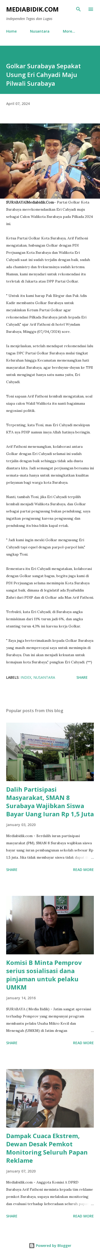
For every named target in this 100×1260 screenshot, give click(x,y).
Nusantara (39, 31)
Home (11, 31)
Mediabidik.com (32, 9)
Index (26, 677)
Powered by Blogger (53, 1245)
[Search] (78, 9)
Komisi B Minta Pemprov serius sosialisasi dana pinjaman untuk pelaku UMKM (44, 974)
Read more (83, 869)
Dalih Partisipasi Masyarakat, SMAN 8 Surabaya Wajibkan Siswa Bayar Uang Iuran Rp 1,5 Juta (50, 801)
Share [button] (82, 677)
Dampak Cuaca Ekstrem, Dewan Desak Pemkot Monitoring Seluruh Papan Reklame (47, 1148)
